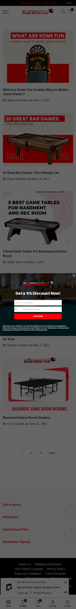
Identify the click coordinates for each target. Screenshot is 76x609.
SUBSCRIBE (38, 316)
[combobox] (18, 309)
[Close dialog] (74, 275)
